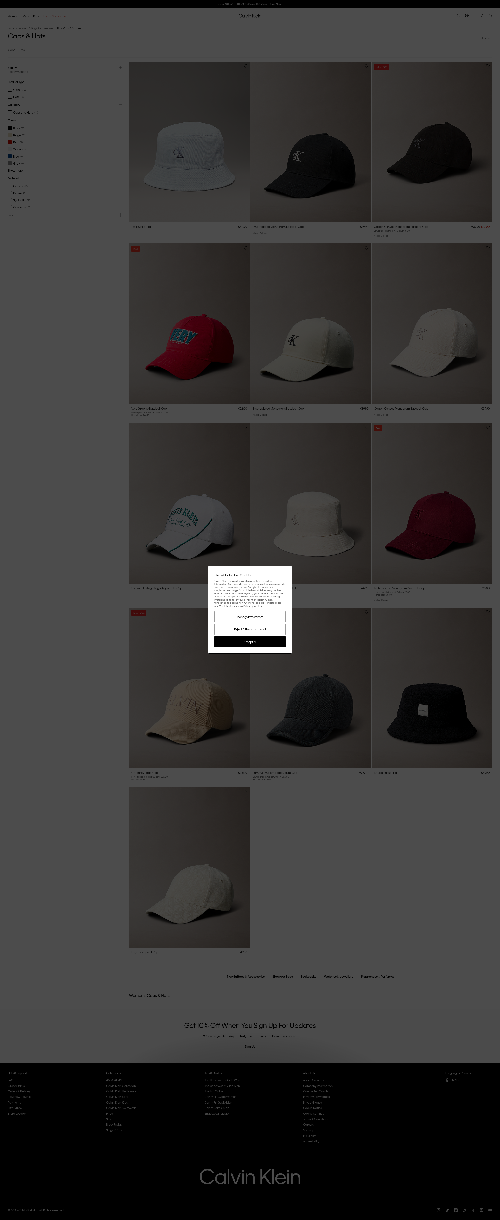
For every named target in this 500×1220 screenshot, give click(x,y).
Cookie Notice (228, 606)
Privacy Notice (252, 606)
